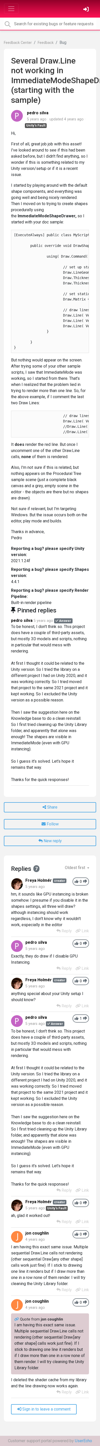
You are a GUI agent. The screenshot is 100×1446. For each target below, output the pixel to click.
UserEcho (83, 1440)
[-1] (85, 882)
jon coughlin (37, 1233)
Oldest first (75, 867)
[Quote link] (17, 1319)
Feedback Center (18, 43)
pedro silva (37, 112)
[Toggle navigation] (11, 9)
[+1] (76, 882)
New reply (52, 840)
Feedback (46, 43)
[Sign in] (86, 10)
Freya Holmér (38, 880)
